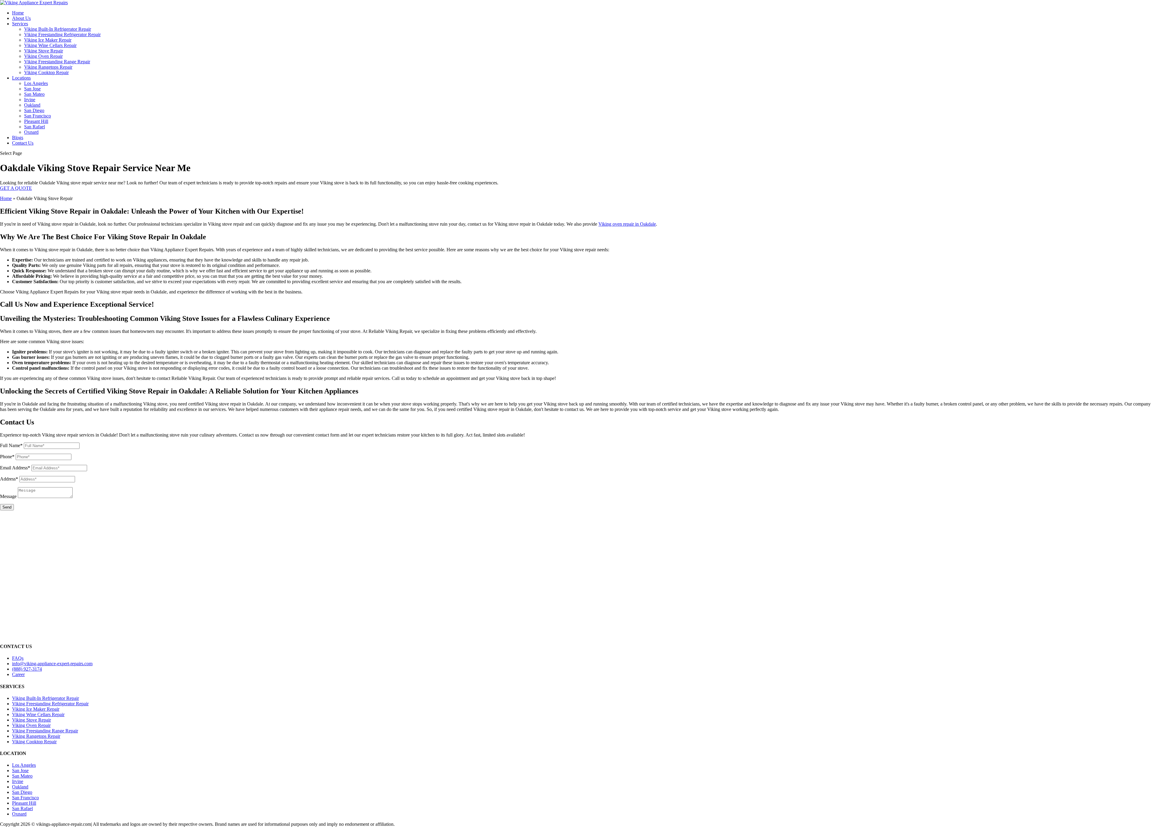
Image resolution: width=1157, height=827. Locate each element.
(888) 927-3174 (27, 669)
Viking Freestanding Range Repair (57, 61)
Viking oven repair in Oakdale (627, 224)
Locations (21, 77)
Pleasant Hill (36, 121)
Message (8, 496)
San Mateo (34, 94)
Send (6, 507)
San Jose (32, 88)
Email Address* (15, 467)
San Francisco (37, 115)
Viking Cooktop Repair (46, 72)
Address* (9, 478)
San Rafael (34, 126)
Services (20, 23)
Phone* (7, 456)
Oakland (32, 105)
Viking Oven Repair (43, 56)
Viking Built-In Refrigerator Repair (57, 29)
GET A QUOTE (16, 188)
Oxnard (31, 132)
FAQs (18, 658)
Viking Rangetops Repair (48, 67)
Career (18, 674)
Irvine (29, 99)
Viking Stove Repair (43, 50)
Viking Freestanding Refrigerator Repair (62, 34)
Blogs (17, 137)
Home (18, 12)
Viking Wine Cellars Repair (50, 45)
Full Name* (11, 445)
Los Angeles (36, 83)
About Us (21, 18)
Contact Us (22, 143)
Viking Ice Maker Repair (47, 39)
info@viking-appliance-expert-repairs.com (52, 663)
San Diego (34, 110)
